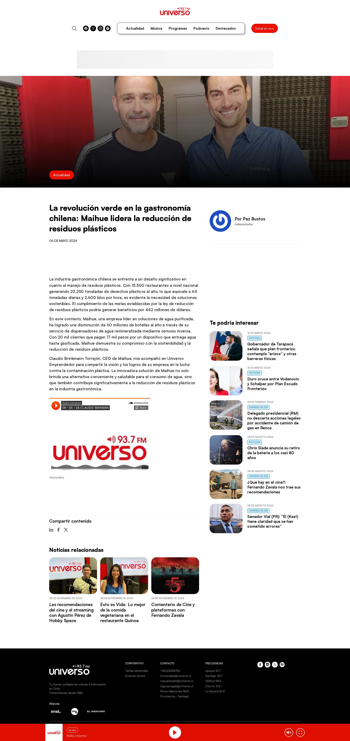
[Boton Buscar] (74, 28)
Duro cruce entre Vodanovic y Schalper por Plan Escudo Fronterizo (273, 383)
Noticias (254, 338)
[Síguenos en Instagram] (100, 28)
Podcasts (201, 28)
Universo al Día (258, 407)
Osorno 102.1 (213, 686)
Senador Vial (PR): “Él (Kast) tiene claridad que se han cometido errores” (272, 521)
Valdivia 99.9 (213, 681)
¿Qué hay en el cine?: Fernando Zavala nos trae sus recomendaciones (274, 487)
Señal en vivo (264, 28)
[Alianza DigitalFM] (75, 711)
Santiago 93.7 (213, 675)
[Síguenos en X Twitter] (93, 28)
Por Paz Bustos (250, 218)
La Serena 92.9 (215, 691)
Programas (178, 28)
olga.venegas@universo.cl (176, 686)
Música (156, 28)
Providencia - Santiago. (174, 696)
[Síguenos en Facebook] (86, 28)
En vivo (72, 730)
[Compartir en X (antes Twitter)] (66, 530)
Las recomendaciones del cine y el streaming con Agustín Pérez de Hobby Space (71, 612)
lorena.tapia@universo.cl (175, 675)
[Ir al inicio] (175, 11)
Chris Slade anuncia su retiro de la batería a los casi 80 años (273, 452)
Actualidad (135, 28)
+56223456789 (170, 670)
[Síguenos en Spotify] (108, 28)
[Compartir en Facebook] (59, 530)
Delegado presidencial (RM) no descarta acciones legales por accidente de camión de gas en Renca (274, 420)
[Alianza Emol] (55, 711)
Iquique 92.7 (213, 670)
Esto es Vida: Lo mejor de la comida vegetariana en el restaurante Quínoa (122, 612)
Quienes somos (135, 675)
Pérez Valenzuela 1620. (175, 691)
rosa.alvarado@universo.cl (176, 681)
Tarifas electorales (136, 670)
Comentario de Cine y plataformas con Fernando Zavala (173, 610)
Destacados (226, 28)
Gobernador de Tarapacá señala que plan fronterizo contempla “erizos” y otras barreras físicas (271, 351)
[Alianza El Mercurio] (96, 711)
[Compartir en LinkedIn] (51, 530)
